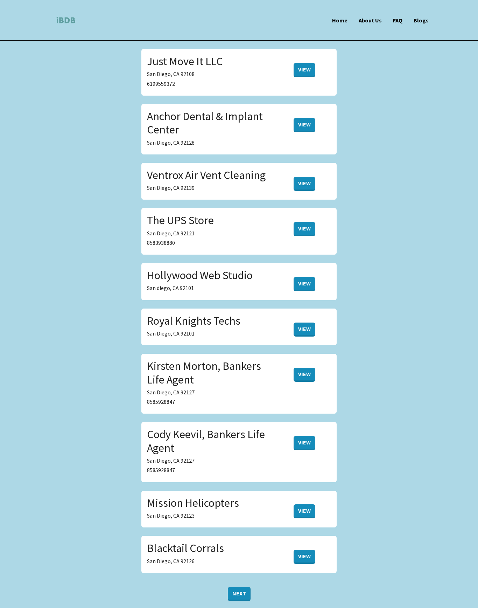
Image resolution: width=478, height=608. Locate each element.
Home (339, 20)
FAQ (397, 20)
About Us (370, 20)
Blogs (421, 20)
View (304, 69)
